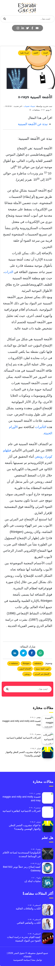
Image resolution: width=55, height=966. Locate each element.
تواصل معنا (36, 960)
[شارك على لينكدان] (14, 653)
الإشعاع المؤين (25, 669)
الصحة (45, 53)
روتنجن (27, 674)
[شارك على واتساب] (40, 653)
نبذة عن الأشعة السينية (33, 124)
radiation (37, 663)
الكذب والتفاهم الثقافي (29, 922)
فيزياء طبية (24, 53)
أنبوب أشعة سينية (42, 669)
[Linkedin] (22, 28)
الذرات (8, 272)
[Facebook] (32, 28)
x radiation (13, 663)
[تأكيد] (5, 19)
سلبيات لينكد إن (32, 881)
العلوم (36, 53)
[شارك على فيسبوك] (31, 653)
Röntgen (26, 663)
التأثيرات (40, 427)
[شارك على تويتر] (23, 653)
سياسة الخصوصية (21, 960)
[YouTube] (37, 28)
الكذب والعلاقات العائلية (28, 908)
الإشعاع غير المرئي (42, 674)
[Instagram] (17, 28)
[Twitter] (27, 28)
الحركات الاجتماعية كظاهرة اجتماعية (23, 738)
